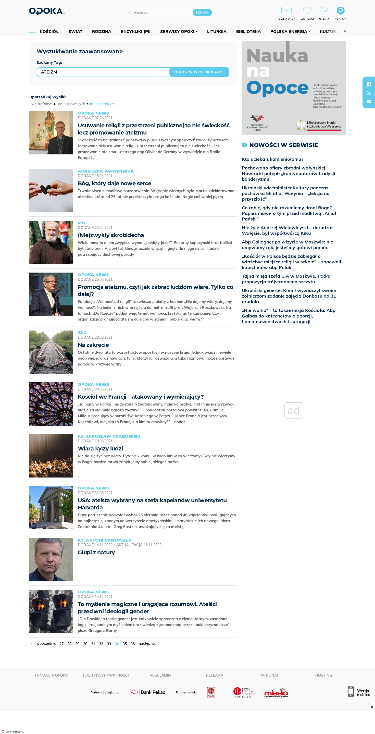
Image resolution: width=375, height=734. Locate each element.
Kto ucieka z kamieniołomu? (272, 159)
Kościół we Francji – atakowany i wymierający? (141, 397)
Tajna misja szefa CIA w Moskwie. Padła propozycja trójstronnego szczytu (286, 279)
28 (69, 644)
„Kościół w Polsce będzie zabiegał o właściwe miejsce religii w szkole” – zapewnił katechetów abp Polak (291, 261)
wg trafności (41, 104)
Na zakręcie (93, 345)
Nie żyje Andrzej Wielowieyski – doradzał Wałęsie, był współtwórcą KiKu (287, 230)
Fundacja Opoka (51, 675)
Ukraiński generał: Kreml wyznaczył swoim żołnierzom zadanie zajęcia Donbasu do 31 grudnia (289, 295)
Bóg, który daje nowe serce (114, 183)
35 (125, 644)
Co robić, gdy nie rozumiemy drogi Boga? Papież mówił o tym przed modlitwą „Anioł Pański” (289, 213)
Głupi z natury (96, 552)
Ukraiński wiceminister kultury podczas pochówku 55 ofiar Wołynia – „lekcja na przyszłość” (286, 193)
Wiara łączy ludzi (100, 448)
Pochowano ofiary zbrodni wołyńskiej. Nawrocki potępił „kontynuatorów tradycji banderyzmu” (288, 173)
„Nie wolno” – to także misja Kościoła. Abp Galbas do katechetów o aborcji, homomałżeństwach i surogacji (288, 315)
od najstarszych (102, 104)
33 (109, 644)
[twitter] (369, 93)
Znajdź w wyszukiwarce (199, 72)
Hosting (323, 675)
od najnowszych (71, 104)
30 (85, 644)
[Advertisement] (187, 722)
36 (133, 644)
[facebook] (369, 84)
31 (93, 644)
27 (61, 644)
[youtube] (369, 101)
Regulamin (160, 675)
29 (77, 644)
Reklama (214, 675)
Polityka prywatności (106, 675)
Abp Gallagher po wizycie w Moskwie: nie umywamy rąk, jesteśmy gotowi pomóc (287, 244)
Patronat (269, 675)
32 (101, 644)
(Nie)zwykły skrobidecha (111, 235)
